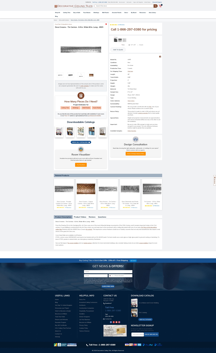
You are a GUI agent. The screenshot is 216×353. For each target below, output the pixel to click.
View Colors (131, 101)
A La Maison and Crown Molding (149, 303)
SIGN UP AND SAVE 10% (151, 334)
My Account (122, 2)
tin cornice (89, 229)
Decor (126, 12)
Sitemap (57, 337)
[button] (94, 24)
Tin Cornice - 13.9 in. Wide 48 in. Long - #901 (152, 202)
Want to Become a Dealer (63, 311)
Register (141, 2)
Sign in (135, 2)
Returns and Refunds (61, 319)
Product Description (63, 217)
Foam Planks (97, 108)
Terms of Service (127, 281)
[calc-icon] (81, 95)
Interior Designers (84, 316)
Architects (82, 305)
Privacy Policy (119, 281)
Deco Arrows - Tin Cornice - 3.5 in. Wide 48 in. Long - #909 (108, 203)
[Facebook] (160, 57)
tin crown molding (73, 243)
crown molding (143, 243)
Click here (130, 71)
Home (57, 299)
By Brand (134, 12)
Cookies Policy (83, 328)
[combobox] (111, 275)
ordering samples (143, 113)
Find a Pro (82, 299)
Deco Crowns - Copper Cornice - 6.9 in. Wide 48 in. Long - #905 (86, 203)
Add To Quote (118, 50)
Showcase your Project (62, 308)
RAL (150, 106)
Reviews (92, 217)
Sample (141, 44)
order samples (84, 86)
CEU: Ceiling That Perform (63, 328)
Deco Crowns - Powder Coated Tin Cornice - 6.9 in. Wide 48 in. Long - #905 (64, 203)
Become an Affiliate (61, 314)
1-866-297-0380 (102, 2)
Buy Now (133, 260)
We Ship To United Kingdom (63, 305)
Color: (116, 37)
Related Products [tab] (62, 175)
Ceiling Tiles (67, 12)
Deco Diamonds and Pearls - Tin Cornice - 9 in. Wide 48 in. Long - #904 (130, 203)
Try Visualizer (81, 165)
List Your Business (84, 319)
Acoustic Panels (117, 12)
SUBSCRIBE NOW (108, 286)
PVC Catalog (143, 312)
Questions (102, 217)
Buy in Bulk (76, 12)
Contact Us (58, 334)
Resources (143, 12)
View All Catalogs (80, 142)
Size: (123, 45)
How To (67, 115)
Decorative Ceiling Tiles (104, 350)
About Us (58, 331)
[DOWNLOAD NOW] (62, 344)
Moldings (96, 12)
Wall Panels (105, 12)
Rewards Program (157, 2)
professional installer (95, 115)
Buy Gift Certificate (61, 325)
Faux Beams (87, 12)
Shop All (57, 12)
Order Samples (132, 131)
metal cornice (88, 243)
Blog (56, 16)
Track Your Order (60, 316)
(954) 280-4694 (114, 2)
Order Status (147, 2)
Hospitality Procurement (86, 311)
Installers (82, 314)
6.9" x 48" (133, 44)
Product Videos (80, 217)
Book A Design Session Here (135, 153)
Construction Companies (86, 308)
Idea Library (152, 12)
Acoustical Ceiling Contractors (88, 302)
